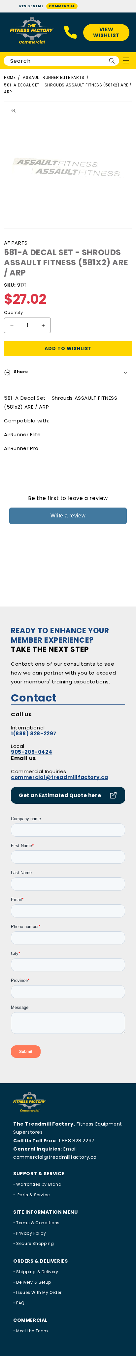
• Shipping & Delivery (35, 1271)
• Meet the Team (30, 1331)
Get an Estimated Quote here (60, 795)
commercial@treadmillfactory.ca (59, 777)
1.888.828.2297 (76, 1140)
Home (10, 77)
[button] (68, 372)
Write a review (68, 515)
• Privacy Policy (29, 1233)
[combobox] (61, 61)
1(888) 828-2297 (33, 733)
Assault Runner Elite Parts (54, 77)
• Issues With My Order (37, 1292)
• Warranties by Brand (37, 1184)
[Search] (112, 61)
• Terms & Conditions (36, 1222)
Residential (31, 6)
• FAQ (18, 1303)
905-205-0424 (31, 752)
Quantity (13, 312)
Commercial (62, 6)
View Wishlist (106, 32)
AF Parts (16, 242)
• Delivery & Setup (32, 1282)
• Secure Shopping (33, 1243)
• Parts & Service (31, 1195)
